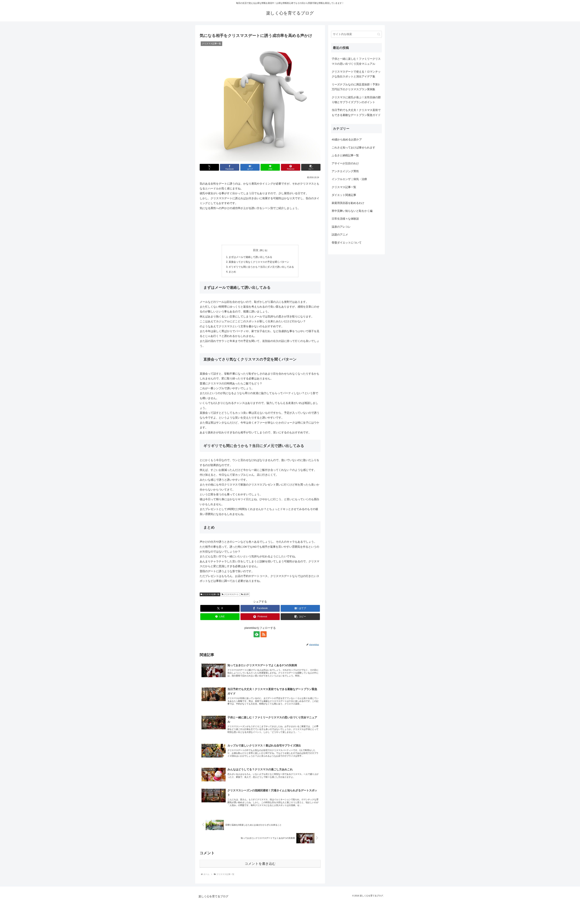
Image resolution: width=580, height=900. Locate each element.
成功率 (246, 594)
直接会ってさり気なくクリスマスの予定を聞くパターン (259, 261)
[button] (311, 167)
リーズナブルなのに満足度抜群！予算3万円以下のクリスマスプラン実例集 (355, 87)
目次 (255, 250)
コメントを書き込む (260, 864)
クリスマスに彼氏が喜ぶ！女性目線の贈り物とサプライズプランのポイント (356, 100)
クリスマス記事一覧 (211, 594)
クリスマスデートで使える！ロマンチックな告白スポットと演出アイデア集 (356, 74)
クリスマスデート (231, 594)
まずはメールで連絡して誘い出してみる (250, 257)
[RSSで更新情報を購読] (264, 634)
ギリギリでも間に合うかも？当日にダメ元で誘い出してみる (261, 266)
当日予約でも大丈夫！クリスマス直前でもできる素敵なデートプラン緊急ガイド (356, 112)
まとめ (232, 271)
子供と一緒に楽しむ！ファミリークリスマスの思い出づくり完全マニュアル (356, 61)
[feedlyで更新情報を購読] (257, 634)
